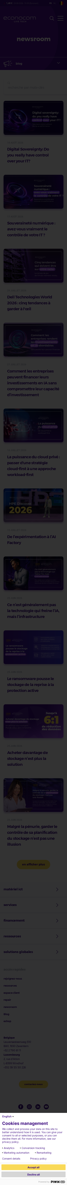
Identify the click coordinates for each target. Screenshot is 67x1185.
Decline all (33, 1174)
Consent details (11, 1158)
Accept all (33, 1167)
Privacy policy (38, 1158)
